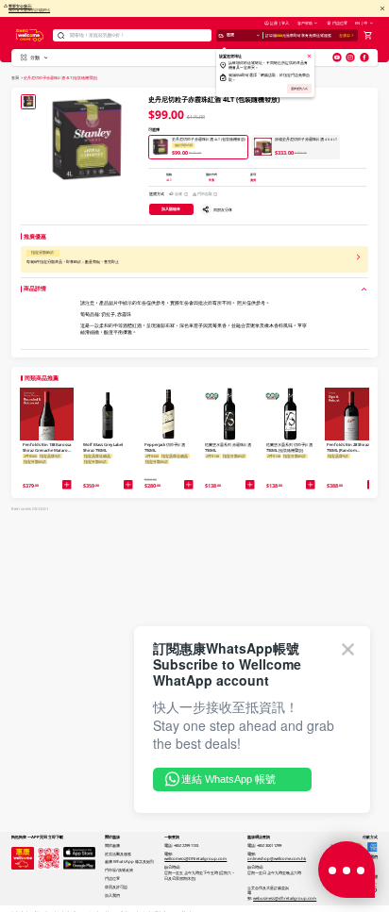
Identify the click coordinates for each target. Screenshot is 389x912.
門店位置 (339, 22)
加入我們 (112, 895)
